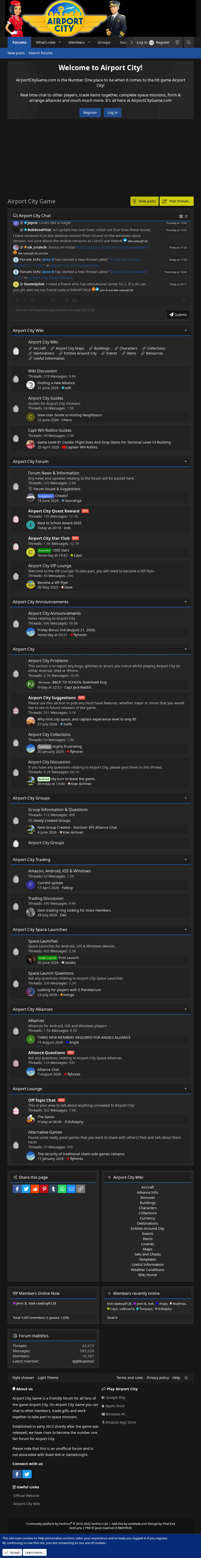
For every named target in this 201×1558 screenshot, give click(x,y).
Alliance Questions (46, 1052)
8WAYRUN (125, 1528)
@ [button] (21, 222)
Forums (19, 42)
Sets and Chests (148, 1254)
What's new (45, 42)
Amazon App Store (120, 1422)
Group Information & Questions (58, 809)
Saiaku (70, 962)
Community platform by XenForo (67, 1524)
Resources (154, 353)
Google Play (115, 1397)
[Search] (188, 42)
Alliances (36, 1020)
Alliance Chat (48, 1069)
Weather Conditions (147, 1269)
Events (111, 353)
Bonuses (147, 1197)
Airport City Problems (48, 660)
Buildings (102, 348)
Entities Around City (80, 353)
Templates (147, 1259)
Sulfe (67, 724)
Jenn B (48, 259)
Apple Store (114, 1405)
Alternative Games (45, 1132)
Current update (50, 882)
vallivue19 (127, 1309)
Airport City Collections (49, 734)
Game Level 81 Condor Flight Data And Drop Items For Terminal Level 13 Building (104, 442)
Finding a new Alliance (56, 382)
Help (176, 1377)
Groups (104, 42)
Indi (67, 527)
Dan (63, 915)
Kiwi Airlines (81, 783)
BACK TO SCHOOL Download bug (72, 682)
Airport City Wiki (28, 330)
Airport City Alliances (33, 1009)
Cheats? (53, 495)
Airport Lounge (27, 1088)
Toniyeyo (146, 1309)
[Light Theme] (177, 42)
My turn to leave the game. (67, 778)
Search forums (41, 53)
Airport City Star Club (49, 538)
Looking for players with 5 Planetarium (69, 989)
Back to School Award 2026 (59, 523)
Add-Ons (117, 1524)
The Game (46, 1116)
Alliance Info (147, 1192)
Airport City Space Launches (40, 929)
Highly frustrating (60, 746)
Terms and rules (129, 1377)
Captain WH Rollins (82, 447)
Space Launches (43, 941)
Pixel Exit (169, 1524)
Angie (74, 1042)
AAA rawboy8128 (42, 1303)
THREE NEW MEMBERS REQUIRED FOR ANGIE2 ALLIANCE (84, 1037)
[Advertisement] (101, 161)
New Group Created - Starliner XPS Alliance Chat (77, 827)
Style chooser (23, 1377)
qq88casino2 (83, 1361)
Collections (156, 348)
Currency (147, 1218)
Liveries (147, 1243)
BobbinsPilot (39, 229)
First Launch (58, 957)
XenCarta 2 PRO (80, 1528)
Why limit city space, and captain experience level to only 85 (87, 719)
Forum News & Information (53, 473)
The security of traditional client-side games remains (81, 1154)
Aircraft (40, 348)
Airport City (24, 649)
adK (68, 387)
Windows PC (115, 1414)
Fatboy (67, 887)
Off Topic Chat (42, 1100)
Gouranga (73, 500)
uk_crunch (37, 247)
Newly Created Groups (52, 820)
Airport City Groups (31, 798)
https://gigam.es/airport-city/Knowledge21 (112, 247)
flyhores (80, 634)
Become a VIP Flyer (53, 582)
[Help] (181, 216)
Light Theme (48, 1377)
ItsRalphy (75, 1121)
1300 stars (53, 550)
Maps (147, 1248)
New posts (16, 53)
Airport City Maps (70, 348)
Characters (129, 348)
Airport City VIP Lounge (49, 565)
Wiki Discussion (42, 371)
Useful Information (49, 358)
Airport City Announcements (74, 265)
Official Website (26, 1495)
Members (76, 42)
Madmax (179, 1303)
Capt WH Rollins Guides (50, 430)
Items (131, 353)
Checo (67, 420)
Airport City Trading (31, 859)
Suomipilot (34, 283)
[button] (59, 42)
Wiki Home (147, 1274)
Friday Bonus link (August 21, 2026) (66, 630)
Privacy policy (158, 1377)
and (33, 253)
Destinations (44, 353)
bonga (68, 994)
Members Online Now (39, 1293)
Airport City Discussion (49, 762)
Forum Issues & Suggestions (57, 488)
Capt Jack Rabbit (77, 687)
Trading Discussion (45, 898)
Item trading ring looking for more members (74, 910)
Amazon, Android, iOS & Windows (59, 871)
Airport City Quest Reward (50, 277)
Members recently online (136, 1293)
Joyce (32, 222)
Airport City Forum (31, 461)
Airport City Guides (45, 398)
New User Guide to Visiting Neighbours (70, 415)
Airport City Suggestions (52, 697)
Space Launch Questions (51, 973)
